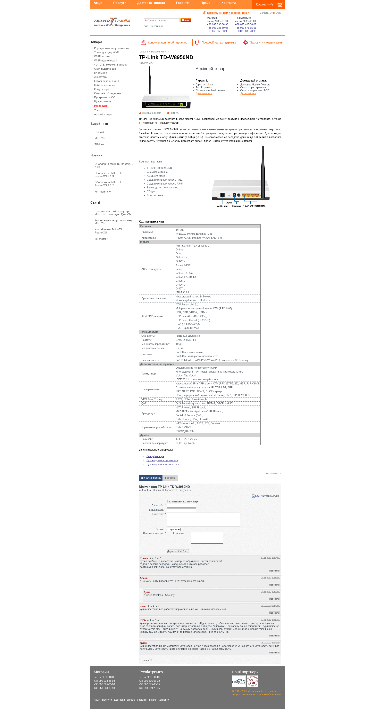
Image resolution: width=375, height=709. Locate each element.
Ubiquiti (99, 132)
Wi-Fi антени (102, 56)
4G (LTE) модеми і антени (111, 64)
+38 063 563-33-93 (217, 31)
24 (207, 84)
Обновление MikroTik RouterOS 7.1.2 (108, 184)
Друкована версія (151, 113)
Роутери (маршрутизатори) (111, 48)
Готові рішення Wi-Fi (107, 81)
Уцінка (98, 110)
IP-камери (100, 72)
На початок (272, 473)
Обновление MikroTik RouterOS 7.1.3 (108, 174)
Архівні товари (103, 114)
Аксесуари (100, 76)
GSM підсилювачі (105, 68)
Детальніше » (204, 93)
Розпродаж (101, 105)
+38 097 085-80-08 (217, 27)
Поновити (178, 533)
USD (278, 13)
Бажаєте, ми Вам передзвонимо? (228, 12)
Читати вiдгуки (270, 495)
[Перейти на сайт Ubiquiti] (239, 681)
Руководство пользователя (162, 464)
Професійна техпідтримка (219, 42)
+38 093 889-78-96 (245, 31)
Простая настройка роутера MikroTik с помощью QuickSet (113, 212)
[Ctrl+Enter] (177, 551)
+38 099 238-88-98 (217, 24)
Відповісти (274, 571)
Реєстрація (157, 26)
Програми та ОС (104, 97)
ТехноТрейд (112, 22)
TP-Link (99, 144)
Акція (98, 2)
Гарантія (182, 2)
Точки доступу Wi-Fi (106, 52)
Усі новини (103, 191)
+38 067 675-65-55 (245, 27)
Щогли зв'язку (103, 101)
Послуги (119, 2)
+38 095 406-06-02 (245, 24)
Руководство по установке (162, 460)
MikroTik (100, 138)
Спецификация (155, 456)
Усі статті (102, 238)
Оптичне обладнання (107, 93)
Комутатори (101, 89)
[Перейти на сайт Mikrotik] (252, 681)
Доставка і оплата (151, 2)
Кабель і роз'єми (104, 85)
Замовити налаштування (266, 42)
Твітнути (174, 113)
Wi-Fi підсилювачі (105, 60)
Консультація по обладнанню (167, 42)
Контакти (228, 2)
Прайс (205, 2)
